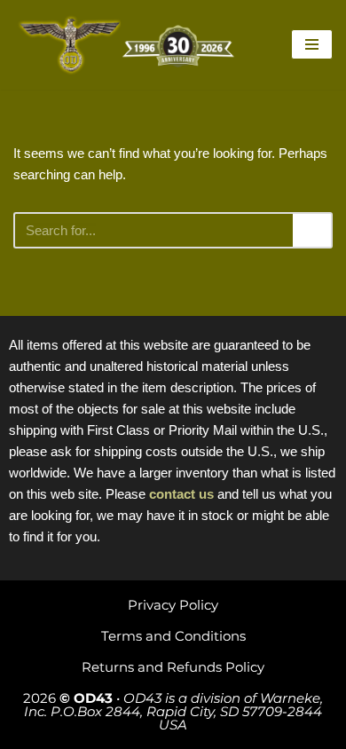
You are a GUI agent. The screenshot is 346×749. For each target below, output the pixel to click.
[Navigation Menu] (312, 44)
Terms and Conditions (173, 635)
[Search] (313, 230)
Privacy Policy (173, 604)
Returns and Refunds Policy (173, 666)
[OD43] (128, 44)
